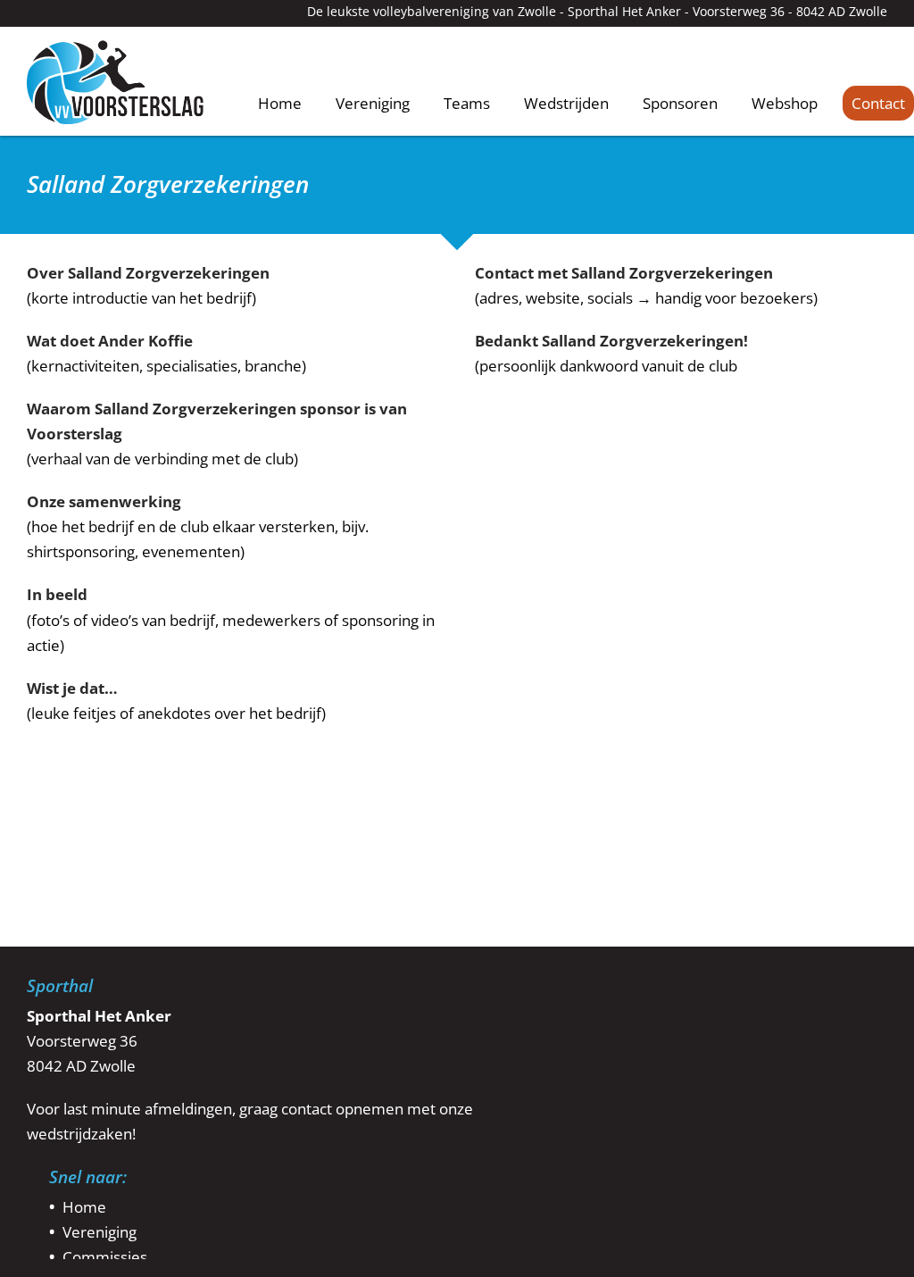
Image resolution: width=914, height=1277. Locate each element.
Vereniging (373, 103)
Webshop (785, 103)
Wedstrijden (566, 103)
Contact (878, 103)
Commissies (104, 1257)
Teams (467, 103)
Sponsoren (680, 103)
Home (280, 102)
